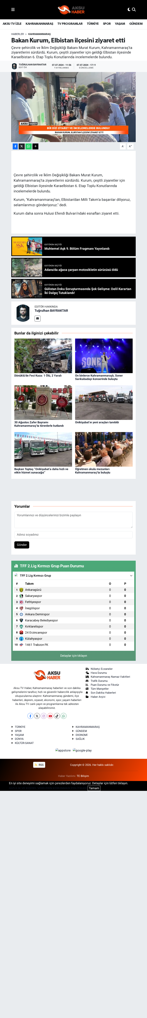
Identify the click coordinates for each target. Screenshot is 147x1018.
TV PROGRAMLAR (69, 23)
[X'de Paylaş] (22, 146)
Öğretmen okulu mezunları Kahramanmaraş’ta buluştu (92, 470)
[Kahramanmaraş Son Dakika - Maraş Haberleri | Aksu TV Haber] (71, 10)
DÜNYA (19, 739)
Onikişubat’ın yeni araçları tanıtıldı (97, 422)
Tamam (94, 788)
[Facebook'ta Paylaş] (15, 146)
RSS (41, 765)
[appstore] (63, 750)
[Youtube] (50, 716)
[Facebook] (30, 716)
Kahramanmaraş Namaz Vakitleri (110, 676)
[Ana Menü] (13, 9)
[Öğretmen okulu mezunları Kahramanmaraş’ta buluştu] (104, 449)
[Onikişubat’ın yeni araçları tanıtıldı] (104, 402)
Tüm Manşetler (100, 688)
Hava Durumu (99, 672)
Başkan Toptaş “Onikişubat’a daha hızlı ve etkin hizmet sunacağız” (41, 470)
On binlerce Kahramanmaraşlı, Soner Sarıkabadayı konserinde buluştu (99, 377)
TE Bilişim (83, 776)
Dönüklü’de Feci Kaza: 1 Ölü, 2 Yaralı (37, 375)
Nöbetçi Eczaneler (102, 668)
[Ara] (134, 9)
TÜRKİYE (93, 23)
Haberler (17, 34)
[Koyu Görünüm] (129, 9)
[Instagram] (44, 716)
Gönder (22, 545)
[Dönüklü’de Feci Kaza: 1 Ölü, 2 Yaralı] (43, 355)
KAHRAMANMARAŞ (39, 23)
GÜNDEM (136, 23)
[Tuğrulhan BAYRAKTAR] (23, 313)
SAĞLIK (80, 739)
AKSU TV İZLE (12, 23)
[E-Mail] (38, 319)
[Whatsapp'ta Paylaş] (28, 146)
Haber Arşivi (98, 696)
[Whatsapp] (64, 716)
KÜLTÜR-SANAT (24, 743)
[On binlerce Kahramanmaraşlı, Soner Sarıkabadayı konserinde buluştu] (104, 355)
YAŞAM (120, 23)
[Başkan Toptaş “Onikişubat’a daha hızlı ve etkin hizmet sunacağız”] (43, 449)
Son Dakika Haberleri (103, 692)
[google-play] (82, 750)
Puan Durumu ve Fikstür (105, 684)
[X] (37, 716)
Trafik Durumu (99, 680)
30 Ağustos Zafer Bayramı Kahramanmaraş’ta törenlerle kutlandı (39, 424)
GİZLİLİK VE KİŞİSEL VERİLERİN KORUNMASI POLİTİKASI (48, 788)
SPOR (107, 23)
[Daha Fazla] (35, 146)
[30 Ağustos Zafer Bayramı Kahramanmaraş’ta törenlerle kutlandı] (43, 402)
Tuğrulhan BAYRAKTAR (51, 310)
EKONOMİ (81, 735)
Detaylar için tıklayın (73, 655)
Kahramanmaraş (39, 34)
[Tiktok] (57, 716)
